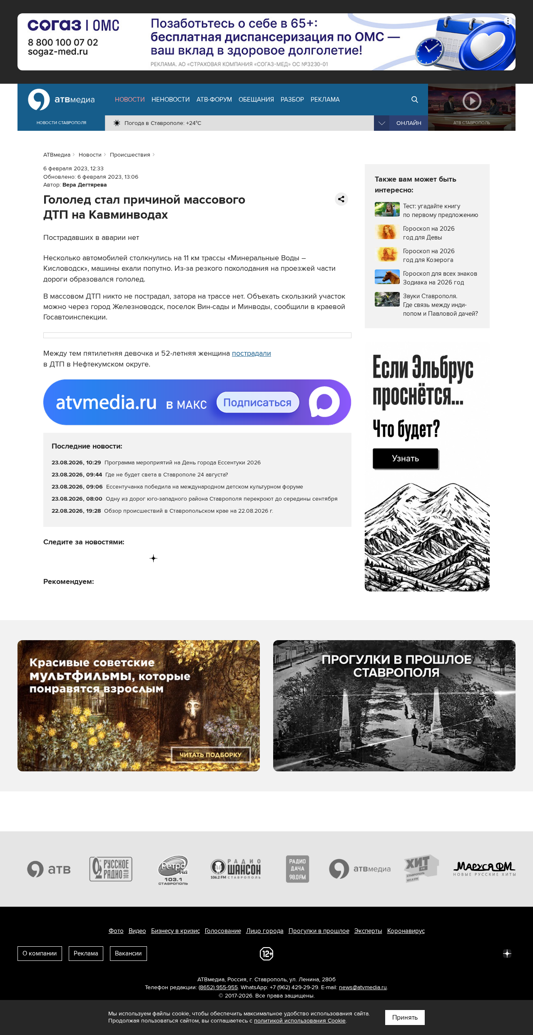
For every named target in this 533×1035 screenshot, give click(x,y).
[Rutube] (136, 558)
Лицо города (265, 931)
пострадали (251, 353)
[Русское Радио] (111, 868)
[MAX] (102, 558)
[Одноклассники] (84, 558)
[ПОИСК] (414, 99)
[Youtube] (119, 558)
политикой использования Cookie (300, 1020)
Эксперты (368, 931)
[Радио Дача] (297, 868)
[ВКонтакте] (50, 558)
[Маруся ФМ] (484, 868)
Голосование (223, 931)
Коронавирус (406, 931)
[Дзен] (153, 558)
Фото (116, 931)
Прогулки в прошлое (319, 931)
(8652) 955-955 (218, 987)
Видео (137, 931)
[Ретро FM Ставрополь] (173, 868)
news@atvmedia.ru (363, 987)
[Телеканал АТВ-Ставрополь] (48, 868)
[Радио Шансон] (235, 868)
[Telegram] (67, 558)
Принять (405, 1017)
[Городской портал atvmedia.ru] (360, 868)
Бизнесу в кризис (175, 931)
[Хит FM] (422, 868)
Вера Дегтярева (84, 184)
